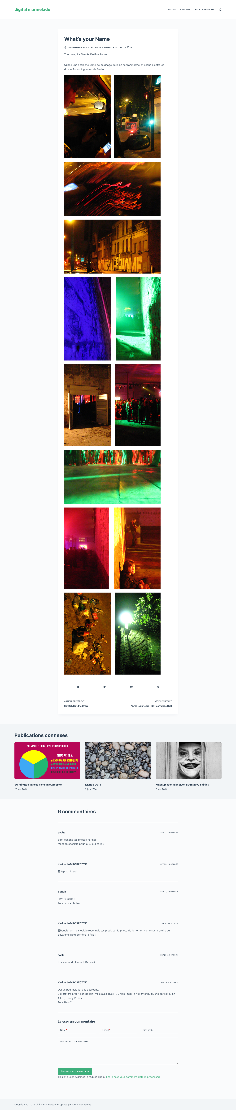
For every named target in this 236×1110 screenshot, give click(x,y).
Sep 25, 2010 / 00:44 (169, 955)
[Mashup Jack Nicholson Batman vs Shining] (189, 760)
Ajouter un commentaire (74, 1041)
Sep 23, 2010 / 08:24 (169, 832)
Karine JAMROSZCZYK (72, 864)
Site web (148, 1030)
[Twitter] (104, 687)
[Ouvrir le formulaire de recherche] (220, 9)
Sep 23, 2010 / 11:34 (169, 923)
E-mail (105, 1030)
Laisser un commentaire (75, 1071)
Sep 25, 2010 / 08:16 (169, 982)
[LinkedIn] (158, 687)
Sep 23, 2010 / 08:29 (169, 864)
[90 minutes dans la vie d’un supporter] (47, 760)
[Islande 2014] (118, 760)
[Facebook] (77, 687)
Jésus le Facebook (204, 9)
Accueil (172, 9)
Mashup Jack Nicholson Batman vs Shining (182, 784)
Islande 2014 (93, 784)
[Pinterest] (131, 687)
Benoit (62, 891)
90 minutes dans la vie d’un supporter (38, 784)
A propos (185, 9)
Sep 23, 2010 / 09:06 (169, 891)
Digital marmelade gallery (109, 47)
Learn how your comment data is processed (133, 1076)
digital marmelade (32, 9)
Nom (63, 1030)
